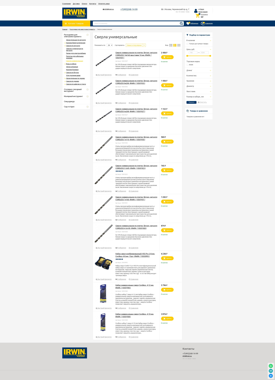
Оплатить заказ (104, 4)
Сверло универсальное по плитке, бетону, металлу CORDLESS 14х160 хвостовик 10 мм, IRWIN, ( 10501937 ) (136, 55)
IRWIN (191, 65)
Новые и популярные (134, 45)
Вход (202, 9)
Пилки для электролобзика (76, 53)
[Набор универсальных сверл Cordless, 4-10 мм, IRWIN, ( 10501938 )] (104, 322)
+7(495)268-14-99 (129, 9)
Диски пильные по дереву (75, 78)
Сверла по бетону (72, 72)
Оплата (84, 4)
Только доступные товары (198, 44)
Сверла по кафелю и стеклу (76, 84)
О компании (66, 4)
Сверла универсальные (74, 61)
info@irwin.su (109, 9)
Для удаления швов (73, 75)
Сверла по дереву (72, 81)
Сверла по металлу (73, 46)
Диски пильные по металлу (76, 40)
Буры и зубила (71, 64)
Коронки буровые (72, 70)
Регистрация (203, 12)
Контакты (92, 4)
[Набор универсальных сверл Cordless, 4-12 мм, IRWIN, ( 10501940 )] (104, 294)
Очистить (203, 102)
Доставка (76, 4)
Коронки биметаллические (75, 43)
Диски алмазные (72, 67)
